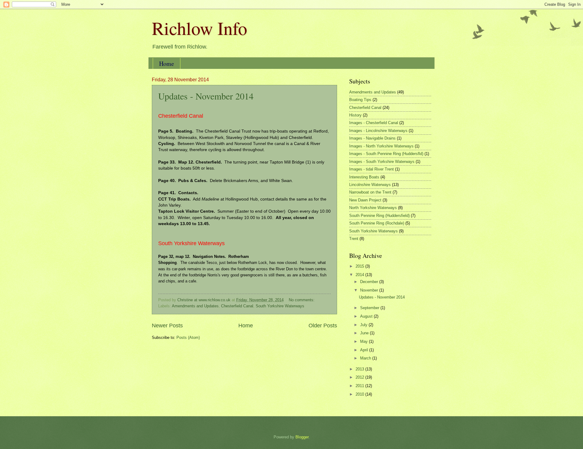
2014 (360, 274)
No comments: (302, 300)
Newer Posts (167, 325)
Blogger (302, 437)
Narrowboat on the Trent (370, 192)
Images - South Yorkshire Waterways (381, 161)
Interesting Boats (364, 177)
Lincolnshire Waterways (370, 184)
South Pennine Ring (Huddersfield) (379, 215)
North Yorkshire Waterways (373, 207)
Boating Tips (360, 99)
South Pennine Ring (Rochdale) (376, 223)
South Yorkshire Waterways (280, 306)
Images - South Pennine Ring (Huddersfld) (386, 153)
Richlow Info (199, 28)
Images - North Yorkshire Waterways (381, 146)
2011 (360, 385)
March (366, 358)
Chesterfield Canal (237, 306)
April (364, 350)
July (364, 324)
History (355, 115)
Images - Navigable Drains (372, 138)
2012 (360, 377)
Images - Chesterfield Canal (373, 122)
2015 (360, 266)
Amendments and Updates (195, 306)
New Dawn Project (365, 200)
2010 (360, 394)
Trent (353, 238)
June (365, 333)
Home (166, 63)
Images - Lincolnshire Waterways (378, 130)
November (369, 290)
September (370, 308)
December (369, 281)
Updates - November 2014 (206, 96)
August (367, 316)
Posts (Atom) (188, 337)
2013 (360, 369)
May (364, 341)
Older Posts (323, 325)
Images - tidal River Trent (371, 169)
